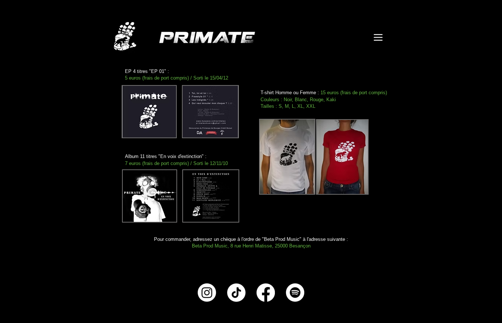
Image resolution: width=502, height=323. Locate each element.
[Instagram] (207, 292)
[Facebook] (266, 292)
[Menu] (378, 37)
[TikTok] (236, 292)
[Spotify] (295, 292)
